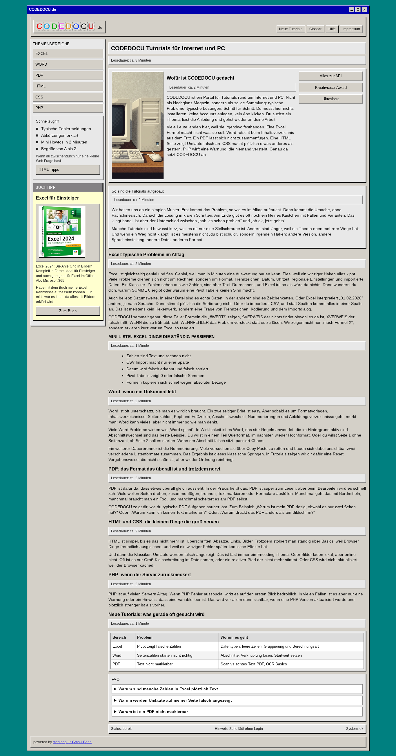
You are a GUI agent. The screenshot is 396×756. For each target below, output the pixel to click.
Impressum (351, 29)
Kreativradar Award (331, 87)
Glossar (315, 29)
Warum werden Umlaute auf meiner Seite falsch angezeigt (175, 700)
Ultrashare (330, 99)
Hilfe (332, 29)
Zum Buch (68, 311)
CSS (39, 97)
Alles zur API (331, 76)
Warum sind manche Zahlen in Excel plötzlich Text (168, 689)
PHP (39, 108)
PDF (39, 75)
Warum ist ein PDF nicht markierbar (153, 711)
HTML (40, 86)
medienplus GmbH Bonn (72, 742)
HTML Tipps (49, 169)
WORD (41, 64)
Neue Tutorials (290, 29)
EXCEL (41, 53)
